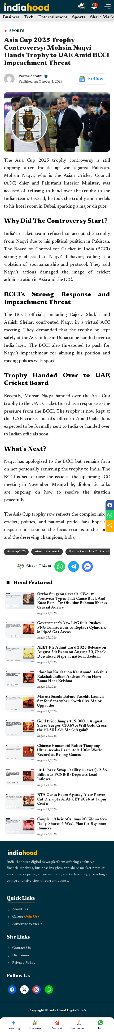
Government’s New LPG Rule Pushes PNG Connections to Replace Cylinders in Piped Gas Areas (71, 628)
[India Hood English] (27, 7)
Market (57, 1028)
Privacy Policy (24, 963)
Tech (28, 17)
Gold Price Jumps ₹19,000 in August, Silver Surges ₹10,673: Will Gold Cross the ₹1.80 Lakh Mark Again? (72, 726)
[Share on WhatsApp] (110, 515)
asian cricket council (47, 551)
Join (100, 1028)
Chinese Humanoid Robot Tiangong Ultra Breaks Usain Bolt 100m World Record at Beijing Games (70, 750)
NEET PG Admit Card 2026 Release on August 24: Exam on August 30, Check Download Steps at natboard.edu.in (71, 652)
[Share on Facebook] (110, 505)
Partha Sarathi (30, 76)
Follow (95, 78)
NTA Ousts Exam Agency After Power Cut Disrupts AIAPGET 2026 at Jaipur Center (72, 799)
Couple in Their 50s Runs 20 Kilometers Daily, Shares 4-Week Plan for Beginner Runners (72, 824)
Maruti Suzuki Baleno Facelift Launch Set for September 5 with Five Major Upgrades (70, 701)
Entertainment (52, 17)
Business (11, 17)
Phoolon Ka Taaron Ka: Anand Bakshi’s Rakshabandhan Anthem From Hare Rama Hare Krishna (72, 677)
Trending (13, 1028)
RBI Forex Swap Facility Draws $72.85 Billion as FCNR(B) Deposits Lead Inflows (72, 775)
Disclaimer (20, 955)
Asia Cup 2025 (16, 551)
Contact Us (21, 948)
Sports (78, 17)
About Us (20, 909)
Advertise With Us (27, 924)
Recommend (78, 1028)
